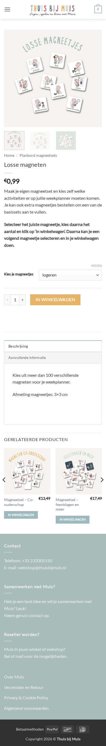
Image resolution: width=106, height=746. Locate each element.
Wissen (96, 265)
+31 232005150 (37, 560)
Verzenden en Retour (23, 687)
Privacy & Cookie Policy (26, 697)
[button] (7, 9)
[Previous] (13, 78)
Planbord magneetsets (38, 155)
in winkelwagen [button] (21, 515)
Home (9, 155)
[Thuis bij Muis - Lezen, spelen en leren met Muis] (52, 9)
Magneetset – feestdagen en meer (67, 504)
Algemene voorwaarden (26, 708)
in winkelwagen (55, 299)
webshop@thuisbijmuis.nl (42, 567)
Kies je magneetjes (18, 274)
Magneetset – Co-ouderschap (19, 502)
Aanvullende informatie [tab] (27, 357)
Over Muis (14, 676)
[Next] (93, 78)
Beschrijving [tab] (18, 346)
